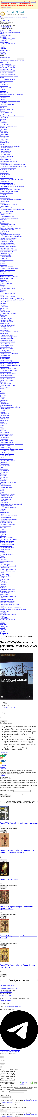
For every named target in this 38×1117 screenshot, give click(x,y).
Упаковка (3, 562)
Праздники (3, 158)
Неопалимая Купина (6, 321)
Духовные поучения (6, 599)
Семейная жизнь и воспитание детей (11, 179)
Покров (2, 316)
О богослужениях (5, 154)
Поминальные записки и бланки (10, 407)
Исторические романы (7, 243)
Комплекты (3, 219)
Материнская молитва (7, 229)
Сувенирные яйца (5, 517)
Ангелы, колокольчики (7, 554)
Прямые (2, 410)
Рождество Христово (6, 549)
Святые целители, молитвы (8, 250)
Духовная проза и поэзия (8, 168)
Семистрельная (5, 311)
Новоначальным (5, 153)
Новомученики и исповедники (10, 146)
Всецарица (3, 315)
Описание (3, 769)
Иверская (3, 305)
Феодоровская (4, 323)
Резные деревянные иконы (8, 370)
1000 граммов (4, 470)
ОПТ (1, 45)
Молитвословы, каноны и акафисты (11, 94)
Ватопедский (4, 479)
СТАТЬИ (3, 54)
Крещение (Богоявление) (8, 566)
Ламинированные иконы (8, 368)
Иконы (2, 577)
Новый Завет (4, 86)
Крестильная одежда (6, 434)
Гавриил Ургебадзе (6, 347)
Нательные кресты (6, 497)
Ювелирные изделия (6, 495)
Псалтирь (3, 91)
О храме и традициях (6, 156)
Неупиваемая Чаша (6, 320)
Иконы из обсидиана (6, 380)
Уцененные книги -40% (7, 71)
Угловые (2, 412)
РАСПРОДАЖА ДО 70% (8, 38)
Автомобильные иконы (7, 385)
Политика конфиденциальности (10, 1050)
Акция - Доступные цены (8, 66)
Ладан (2, 467)
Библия (2, 82)
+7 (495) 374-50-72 (6, 27)
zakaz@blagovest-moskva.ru (13, 1006)
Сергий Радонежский (7, 338)
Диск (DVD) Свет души (9, 879)
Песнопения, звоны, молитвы (9, 604)
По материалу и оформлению (9, 362)
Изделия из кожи (5, 526)
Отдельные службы (6, 112)
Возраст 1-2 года (5, 447)
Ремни (2, 529)
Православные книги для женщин (11, 236)
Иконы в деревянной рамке (8, 363)
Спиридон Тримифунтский (8, 337)
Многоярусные (5, 419)
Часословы (3, 122)
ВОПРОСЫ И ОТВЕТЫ (7, 44)
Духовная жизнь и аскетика (8, 204)
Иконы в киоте (4, 367)
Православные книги (6, 260)
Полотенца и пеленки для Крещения (11, 444)
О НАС (2, 52)
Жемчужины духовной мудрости (10, 228)
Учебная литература (6, 278)
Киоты (2, 490)
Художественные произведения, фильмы (13, 609)
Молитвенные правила (7, 109)
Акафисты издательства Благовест (11, 199)
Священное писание (6, 81)
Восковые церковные (6, 459)
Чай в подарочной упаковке (9, 539)
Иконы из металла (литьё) (8, 373)
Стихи (2, 273)
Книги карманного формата (9, 218)
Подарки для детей (6, 521)
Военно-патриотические (7, 224)
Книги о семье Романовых (8, 246)
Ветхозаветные (4, 136)
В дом (2, 398)
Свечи (2, 457)
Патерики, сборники (6, 148)
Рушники (3, 452)
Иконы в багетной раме (7, 377)
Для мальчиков (4, 437)
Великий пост (4, 567)
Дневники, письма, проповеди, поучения (13, 166)
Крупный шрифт (5, 255)
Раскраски (3, 280)
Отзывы (2, 775)
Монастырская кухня (6, 248)
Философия (3, 131)
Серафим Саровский (6, 340)
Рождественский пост (7, 547)
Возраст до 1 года (5, 445)
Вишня (2, 429)
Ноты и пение (4, 124)
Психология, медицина (7, 184)
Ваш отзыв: (3, 794)
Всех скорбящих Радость (7, 313)
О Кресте (3, 233)
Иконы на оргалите (6, 378)
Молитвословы (5, 96)
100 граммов (4, 469)
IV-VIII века (4, 139)
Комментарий (4, 1095)
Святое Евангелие (5, 87)
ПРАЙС (2, 47)
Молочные (3, 424)
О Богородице (4, 231)
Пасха (2, 572)
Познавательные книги (7, 288)
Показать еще (4, 753)
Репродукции (4, 173)
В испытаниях (4, 223)
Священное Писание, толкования (10, 608)
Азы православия (5, 151)
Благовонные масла (6, 487)
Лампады (3, 402)
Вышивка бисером (6, 542)
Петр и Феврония (5, 352)
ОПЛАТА (3, 40)
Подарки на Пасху (6, 576)
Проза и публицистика (7, 216)
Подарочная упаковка (7, 544)
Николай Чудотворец (6, 335)
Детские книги (4, 258)
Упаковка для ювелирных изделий (11, 504)
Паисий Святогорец (6, 345)
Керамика (3, 509)
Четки (2, 492)
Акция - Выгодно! (6, 64)
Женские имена (5, 358)
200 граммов (4, 472)
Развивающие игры (6, 522)
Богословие (3, 129)
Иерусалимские (5, 465)
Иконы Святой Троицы (7, 296)
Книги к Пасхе (4, 574)
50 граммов (3, 475)
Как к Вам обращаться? (7, 1089)
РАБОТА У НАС (5, 50)
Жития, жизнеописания (7, 270)
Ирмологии (3, 106)
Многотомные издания (7, 240)
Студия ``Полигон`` (10, 707)
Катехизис (3, 163)
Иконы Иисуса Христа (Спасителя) (11, 298)
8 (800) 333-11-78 (5, 30)
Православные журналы (7, 293)
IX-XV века (3, 141)
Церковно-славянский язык (8, 126)
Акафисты (3, 97)
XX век (2, 144)
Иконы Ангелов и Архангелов (9, 332)
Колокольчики (4, 512)
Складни (3, 382)
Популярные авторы (6, 256)
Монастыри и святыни (7, 603)
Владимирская (4, 301)
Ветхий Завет (4, 84)
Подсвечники (4, 403)
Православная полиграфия (8, 519)
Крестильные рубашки (7, 440)
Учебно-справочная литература (10, 189)
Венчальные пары (5, 383)
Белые (2, 422)
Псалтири (3, 194)
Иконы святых (4, 333)
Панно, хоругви (5, 387)
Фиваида (3, 480)
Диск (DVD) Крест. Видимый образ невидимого (19, 823)
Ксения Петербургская (7, 350)
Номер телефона (5, 1091)
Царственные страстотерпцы (9, 353)
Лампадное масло (5, 485)
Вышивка (3, 584)
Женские (3, 532)
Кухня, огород (4, 188)
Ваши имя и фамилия (6, 790)
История (2, 176)
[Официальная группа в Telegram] (19, 1048)
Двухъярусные (4, 415)
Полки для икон (5, 408)
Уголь (2, 489)
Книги (2, 551)
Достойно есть (4, 328)
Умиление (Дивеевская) (7, 325)
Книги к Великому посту (8, 569)
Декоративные (4, 464)
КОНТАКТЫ (3, 49)
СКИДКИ (3, 37)
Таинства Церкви (5, 159)
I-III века (2, 137)
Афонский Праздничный (8, 482)
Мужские (3, 531)
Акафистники (4, 201)
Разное (2, 606)
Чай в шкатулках (5, 564)
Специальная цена (6, 69)
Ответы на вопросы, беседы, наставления (13, 164)
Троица (2, 587)
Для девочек (4, 439)
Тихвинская (4, 308)
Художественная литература (9, 276)
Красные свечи (5, 579)
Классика (3, 291)
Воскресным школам (6, 251)
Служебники (4, 117)
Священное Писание (6, 193)
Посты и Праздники (6, 211)
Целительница (4, 330)
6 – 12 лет (3, 263)
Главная (2, 631)
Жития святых (4, 134)
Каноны (2, 99)
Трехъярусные (4, 417)
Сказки (2, 285)
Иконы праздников (6, 360)
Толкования (3, 127)
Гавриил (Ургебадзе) (6, 226)
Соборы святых (5, 355)
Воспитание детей (6, 181)
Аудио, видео (4, 633)
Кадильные (3, 462)
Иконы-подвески (5, 499)
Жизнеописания (5, 149)
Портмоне (3, 534)
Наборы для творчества (7, 524)
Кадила (2, 393)
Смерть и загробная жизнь (8, 161)
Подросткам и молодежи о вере (10, 235)
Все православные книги (8, 79)
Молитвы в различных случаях (10, 101)
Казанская (3, 303)
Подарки (3, 552)
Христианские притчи (7, 169)
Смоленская (4, 306)
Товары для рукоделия (7, 541)
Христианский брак (6, 183)
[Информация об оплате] (19, 760)
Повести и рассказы (6, 275)
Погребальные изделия (7, 450)
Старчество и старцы (6, 241)
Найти (21, 59)
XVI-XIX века (4, 142)
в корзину (3, 721)
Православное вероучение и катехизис (12, 209)
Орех (1, 427)
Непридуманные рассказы (8, 238)
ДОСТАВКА (4, 42)
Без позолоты (4, 502)
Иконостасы (4, 420)
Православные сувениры (8, 507)
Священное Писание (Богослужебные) (12, 116)
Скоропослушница (6, 318)
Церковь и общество (6, 178)
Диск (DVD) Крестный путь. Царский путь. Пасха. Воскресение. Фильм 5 (17, 851)
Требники (3, 119)
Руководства (4, 114)
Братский (3, 484)
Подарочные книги (6, 506)
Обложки (3, 536)
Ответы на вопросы (6, 213)
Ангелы (2, 511)
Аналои (2, 392)
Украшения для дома (6, 561)
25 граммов (3, 474)
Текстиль (3, 395)
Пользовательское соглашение (9, 1051)
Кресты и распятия (6, 405)
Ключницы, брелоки (6, 537)
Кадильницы (4, 400)
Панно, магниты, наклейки (8, 516)
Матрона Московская (6, 348)
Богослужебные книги (7, 104)
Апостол (2, 89)
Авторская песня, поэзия (8, 596)
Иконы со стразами (6, 375)
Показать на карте (5, 1000)
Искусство (3, 171)
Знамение (3, 310)
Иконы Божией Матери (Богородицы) (12, 300)
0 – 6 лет (2, 261)
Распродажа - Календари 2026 (9, 67)
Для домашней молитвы (7, 460)
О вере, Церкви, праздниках (9, 268)
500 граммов (4, 477)
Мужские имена (5, 357)
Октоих (2, 111)
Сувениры (3, 559)
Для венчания (4, 432)
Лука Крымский (5, 343)
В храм (2, 390)
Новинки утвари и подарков (9, 76)
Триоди (2, 121)
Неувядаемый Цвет (6, 327)
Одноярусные (4, 413)
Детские (2, 214)
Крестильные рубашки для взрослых (11, 449)
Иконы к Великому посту (8, 571)
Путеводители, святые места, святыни (12, 186)
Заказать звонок (5, 1097)
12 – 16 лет (3, 265)
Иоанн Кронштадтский (7, 342)
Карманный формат (6, 253)
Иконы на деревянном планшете (10, 365)
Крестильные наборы (6, 435)
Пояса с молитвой (5, 455)
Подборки (3, 221)
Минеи (2, 107)
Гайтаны (2, 397)
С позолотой (4, 500)
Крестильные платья (6, 442)
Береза (2, 425)
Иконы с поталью (5, 372)
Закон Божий (4, 92)
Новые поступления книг (8, 74)
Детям (2, 556)
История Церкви (5, 174)
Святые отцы (4, 132)
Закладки (3, 527)
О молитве (3, 102)
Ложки (2, 514)
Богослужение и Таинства (8, 208)
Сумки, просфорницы (7, 454)
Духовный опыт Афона (7, 245)
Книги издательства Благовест (9, 191)
